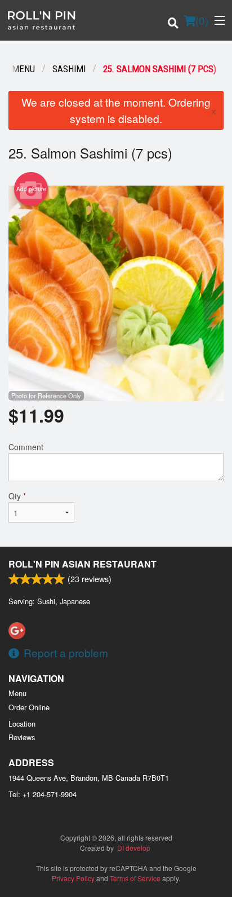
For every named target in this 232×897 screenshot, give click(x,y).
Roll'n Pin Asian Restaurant (82, 563)
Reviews (21, 737)
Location (21, 723)
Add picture (31, 189)
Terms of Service (135, 878)
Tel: (42, 794)
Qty (17, 496)
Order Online (29, 707)
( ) (201, 20)
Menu (17, 693)
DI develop (133, 847)
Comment (25, 446)
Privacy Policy (73, 878)
